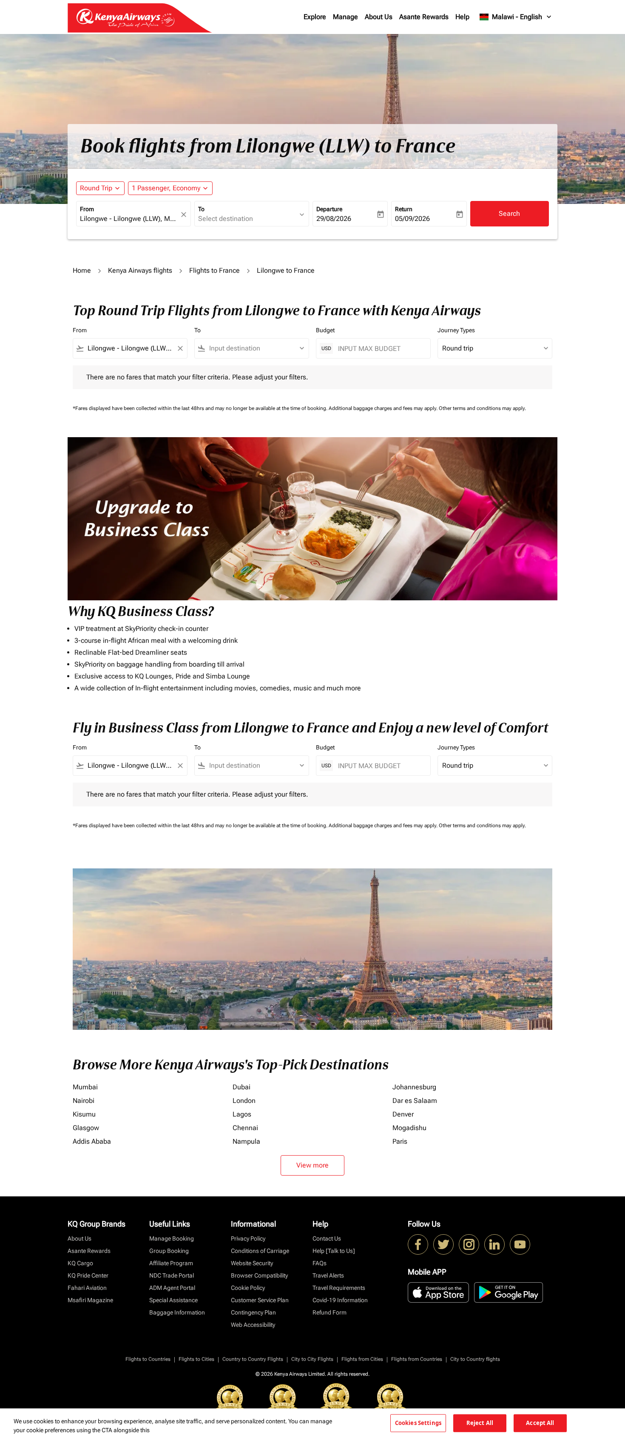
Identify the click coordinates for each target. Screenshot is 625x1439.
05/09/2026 (412, 219)
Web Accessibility (253, 1324)
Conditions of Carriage (260, 1250)
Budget (325, 330)
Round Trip (96, 188)
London (244, 1101)
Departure (329, 209)
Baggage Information (177, 1312)
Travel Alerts (328, 1275)
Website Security (252, 1263)
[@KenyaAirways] (443, 1244)
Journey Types (456, 330)
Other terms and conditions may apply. (482, 408)
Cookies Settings (418, 1423)
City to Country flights (475, 1359)
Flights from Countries (416, 1359)
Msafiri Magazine (90, 1300)
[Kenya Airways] (418, 1244)
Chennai (245, 1128)
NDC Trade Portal (171, 1275)
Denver (403, 1114)
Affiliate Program (171, 1263)
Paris (399, 1141)
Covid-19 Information (340, 1300)
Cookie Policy (248, 1287)
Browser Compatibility (259, 1275)
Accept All (540, 1423)
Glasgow (86, 1128)
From (87, 209)
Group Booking (169, 1250)
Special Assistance (173, 1300)
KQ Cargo (80, 1263)
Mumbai (85, 1087)
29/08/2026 (333, 219)
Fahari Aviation (87, 1287)
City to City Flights (312, 1359)
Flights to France (214, 270)
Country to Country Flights (252, 1359)
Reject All (479, 1423)
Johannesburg (414, 1087)
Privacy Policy (248, 1238)
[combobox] (129, 219)
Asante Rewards (424, 17)
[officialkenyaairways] (469, 1244)
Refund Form (329, 1312)
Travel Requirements (338, 1287)
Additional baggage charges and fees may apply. (384, 408)
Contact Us (326, 1238)
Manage (345, 17)
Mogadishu (409, 1128)
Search (509, 213)
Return (403, 209)
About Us (378, 17)
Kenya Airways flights (140, 270)
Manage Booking (171, 1238)
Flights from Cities (362, 1359)
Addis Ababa (92, 1141)
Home (82, 270)
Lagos (242, 1114)
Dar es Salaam (414, 1101)
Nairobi (83, 1101)
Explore (315, 17)
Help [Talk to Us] (333, 1250)
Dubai (241, 1087)
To (201, 209)
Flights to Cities (196, 1359)
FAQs (319, 1263)
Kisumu (84, 1114)
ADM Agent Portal (172, 1287)
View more (312, 1165)
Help (462, 17)
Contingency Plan (253, 1312)
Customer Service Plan (260, 1300)
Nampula (246, 1141)
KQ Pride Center (88, 1275)
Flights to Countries (147, 1359)
